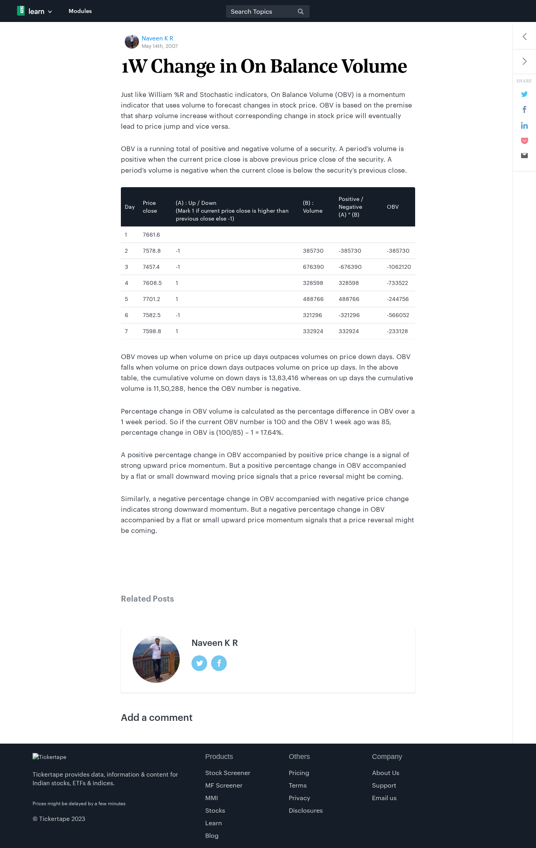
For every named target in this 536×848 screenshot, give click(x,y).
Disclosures (306, 810)
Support (384, 785)
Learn (213, 822)
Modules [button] (80, 10)
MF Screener (223, 785)
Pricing (299, 772)
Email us (384, 797)
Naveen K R (157, 38)
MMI (211, 797)
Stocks (215, 810)
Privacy (299, 797)
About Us (385, 772)
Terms (298, 785)
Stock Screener (227, 772)
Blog (212, 835)
